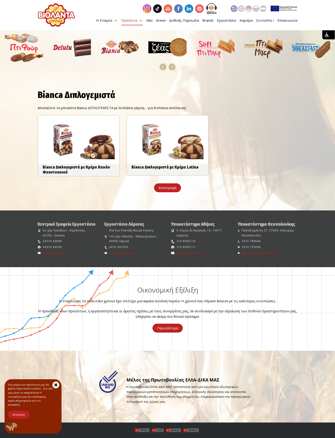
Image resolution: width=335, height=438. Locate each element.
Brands (208, 20)
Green (161, 20)
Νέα (149, 20)
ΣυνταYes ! (265, 20)
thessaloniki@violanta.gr (259, 253)
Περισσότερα (167, 328)
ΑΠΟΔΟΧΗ (19, 414)
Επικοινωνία (287, 20)
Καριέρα (246, 20)
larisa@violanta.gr (122, 253)
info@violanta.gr (54, 253)
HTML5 (144, 430)
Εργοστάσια (226, 20)
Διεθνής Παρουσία (184, 20)
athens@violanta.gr (190, 253)
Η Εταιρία (104, 20)
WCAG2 (175, 430)
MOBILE (193, 430)
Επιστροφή (167, 187)
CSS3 (159, 430)
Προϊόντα (129, 20)
